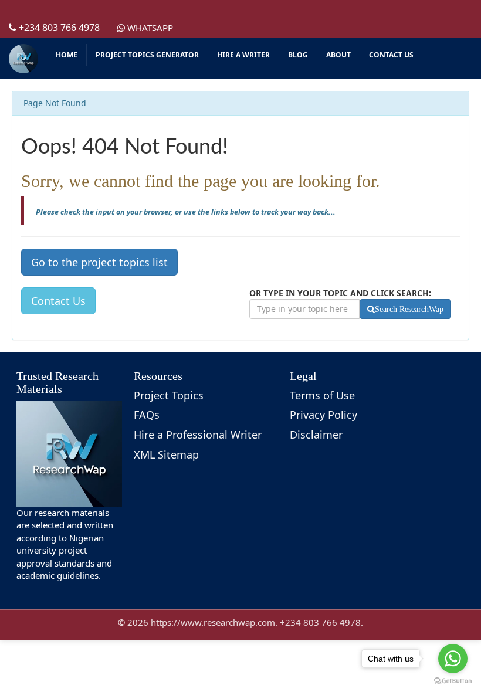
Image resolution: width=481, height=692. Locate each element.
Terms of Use (322, 395)
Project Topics (169, 395)
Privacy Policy (323, 415)
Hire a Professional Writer (198, 435)
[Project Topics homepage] (23, 58)
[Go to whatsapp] (453, 658)
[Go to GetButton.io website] (453, 680)
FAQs (147, 415)
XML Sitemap (166, 454)
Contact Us (58, 301)
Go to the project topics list (99, 262)
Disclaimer (316, 435)
